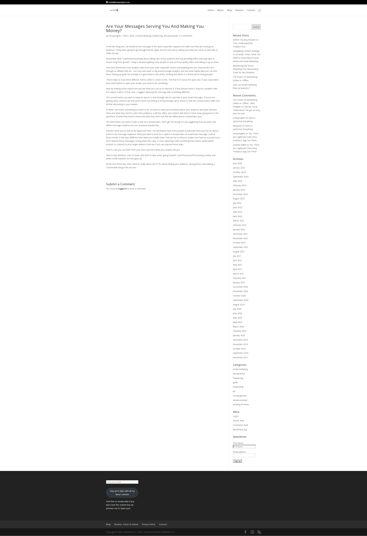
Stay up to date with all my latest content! (122, 493)
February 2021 (239, 278)
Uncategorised (239, 395)
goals (235, 382)
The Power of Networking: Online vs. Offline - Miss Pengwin (245, 103)
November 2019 (240, 344)
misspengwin (115, 35)
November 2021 (240, 238)
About (220, 10)
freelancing (157, 35)
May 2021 (237, 264)
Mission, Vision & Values (126, 524)
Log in (236, 416)
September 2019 (240, 353)
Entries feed (238, 420)
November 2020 (240, 291)
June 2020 (237, 313)
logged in (122, 188)
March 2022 (238, 220)
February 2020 (239, 331)
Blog (229, 10)
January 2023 (239, 189)
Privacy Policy (148, 524)
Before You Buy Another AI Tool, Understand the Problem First (245, 43)
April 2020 (237, 322)
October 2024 (239, 172)
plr (234, 391)
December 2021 (240, 234)
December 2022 (240, 194)
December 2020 (240, 286)
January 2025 (239, 167)
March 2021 (238, 273)
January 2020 (239, 335)
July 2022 (237, 203)
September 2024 (240, 176)
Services (239, 10)
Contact (251, 10)
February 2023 (239, 185)
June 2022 (237, 207)
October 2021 (239, 242)
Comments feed (240, 425)
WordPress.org (240, 429)
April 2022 (237, 216)
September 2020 (240, 300)
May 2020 (237, 317)
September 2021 (240, 247)
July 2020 (237, 308)
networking (238, 386)
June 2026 (237, 163)
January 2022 (239, 229)
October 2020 (239, 295)
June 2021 (237, 260)
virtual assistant (171, 35)
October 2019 (239, 348)
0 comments (186, 35)
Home (211, 10)
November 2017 (240, 357)
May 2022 (237, 211)
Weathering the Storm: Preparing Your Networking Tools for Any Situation (245, 69)
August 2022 (239, 198)
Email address (239, 452)
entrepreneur (239, 373)
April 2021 (237, 269)
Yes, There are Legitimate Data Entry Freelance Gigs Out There (245, 137)
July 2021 (237, 256)
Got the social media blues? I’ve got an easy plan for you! (246, 110)
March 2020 (238, 326)
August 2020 (239, 304)
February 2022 (239, 225)
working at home (241, 404)
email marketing (143, 35)
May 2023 (237, 181)
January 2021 (239, 282)
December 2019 (240, 339)
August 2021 (239, 251)
